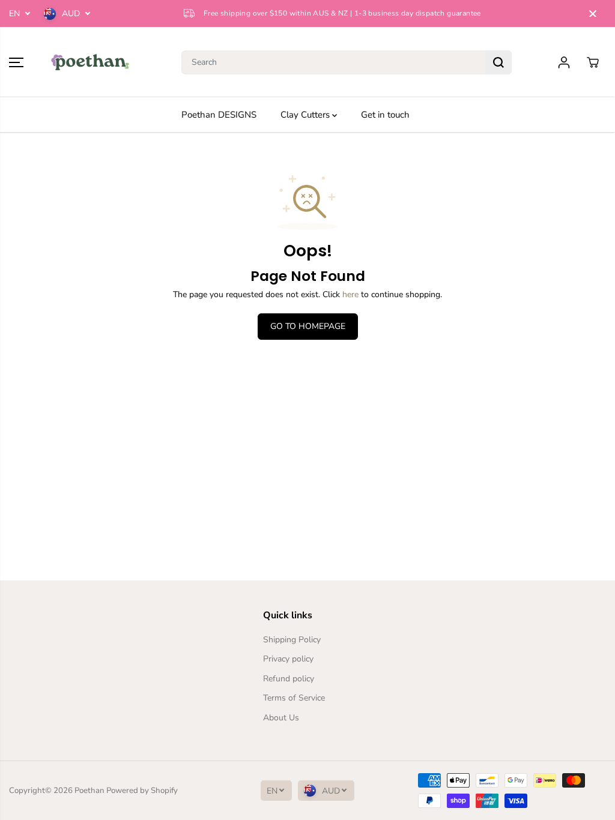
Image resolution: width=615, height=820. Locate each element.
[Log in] (564, 62)
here (350, 294)
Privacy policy (288, 659)
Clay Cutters (306, 115)
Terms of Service (294, 698)
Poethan (89, 790)
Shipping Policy (292, 639)
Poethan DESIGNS (218, 115)
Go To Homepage (307, 326)
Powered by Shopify (142, 790)
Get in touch (385, 115)
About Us (281, 717)
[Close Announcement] (593, 14)
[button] (16, 62)
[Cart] (593, 62)
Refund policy (288, 678)
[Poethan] (90, 62)
